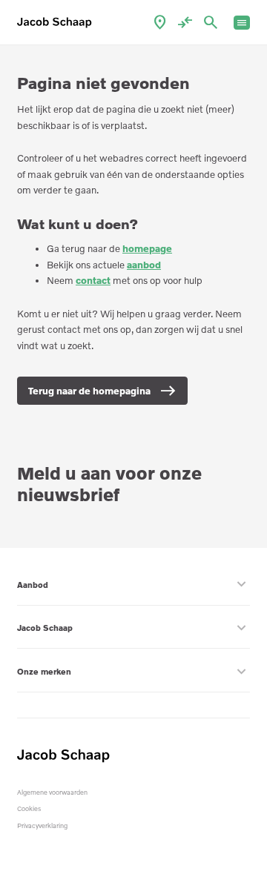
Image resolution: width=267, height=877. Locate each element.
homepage (147, 248)
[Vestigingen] (159, 22)
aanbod (144, 265)
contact (93, 280)
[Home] (57, 22)
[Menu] (242, 23)
